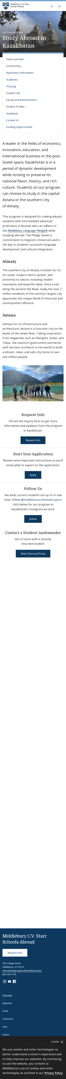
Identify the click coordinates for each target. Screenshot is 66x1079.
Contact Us (12, 120)
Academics (12, 79)
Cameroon (7, 1018)
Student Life (13, 93)
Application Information (20, 72)
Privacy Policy (53, 1073)
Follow (33, 519)
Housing (11, 86)
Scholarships (13, 66)
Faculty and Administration (21, 100)
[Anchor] (19, 261)
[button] (52, 6)
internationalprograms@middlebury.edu (22, 970)
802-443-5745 (9, 974)
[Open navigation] (60, 6)
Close (55, 1041)
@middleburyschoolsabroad (39, 499)
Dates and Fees (15, 59)
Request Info (33, 440)
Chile (4, 1026)
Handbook (12, 113)
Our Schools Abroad (12, 32)
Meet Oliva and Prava (33, 553)
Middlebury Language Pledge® (28, 230)
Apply (33, 475)
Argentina (7, 1003)
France (5, 1034)
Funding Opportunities (19, 127)
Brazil (5, 1011)
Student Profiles (15, 106)
